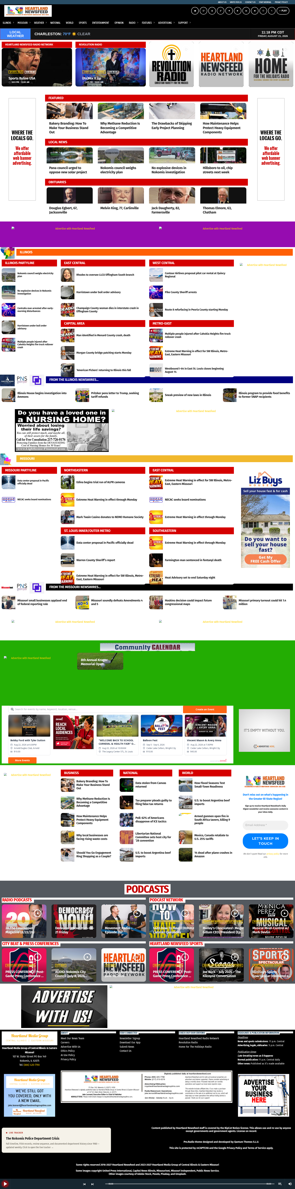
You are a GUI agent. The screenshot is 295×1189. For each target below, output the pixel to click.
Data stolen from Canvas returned (150, 784)
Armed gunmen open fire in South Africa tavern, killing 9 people (212, 819)
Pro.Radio (189, 1141)
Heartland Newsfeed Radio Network (74, 922)
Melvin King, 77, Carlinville (119, 208)
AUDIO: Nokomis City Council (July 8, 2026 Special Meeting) (70, 976)
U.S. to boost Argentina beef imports (153, 854)
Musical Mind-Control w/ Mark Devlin (270, 930)
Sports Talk (16, 72)
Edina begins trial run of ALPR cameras (100, 482)
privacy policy (272, 853)
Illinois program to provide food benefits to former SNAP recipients (264, 394)
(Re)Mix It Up (91, 78)
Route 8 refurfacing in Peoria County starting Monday (196, 309)
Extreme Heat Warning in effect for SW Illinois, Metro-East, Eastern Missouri (196, 353)
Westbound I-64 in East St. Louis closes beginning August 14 (194, 370)
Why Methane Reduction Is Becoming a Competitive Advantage (120, 128)
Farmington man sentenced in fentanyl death (193, 560)
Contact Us (125, 1050)
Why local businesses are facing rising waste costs (92, 837)
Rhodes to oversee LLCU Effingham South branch (105, 275)
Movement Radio (114, 922)
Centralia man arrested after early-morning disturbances (35, 310)
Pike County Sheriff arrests (181, 292)
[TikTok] (220, 11)
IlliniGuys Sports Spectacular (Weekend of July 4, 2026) (271, 976)
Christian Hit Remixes (93, 72)
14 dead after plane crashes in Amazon (213, 854)
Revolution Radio (188, 1042)
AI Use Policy (68, 1055)
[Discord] (254, 11)
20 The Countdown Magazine (20, 922)
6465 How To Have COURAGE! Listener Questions (174, 930)
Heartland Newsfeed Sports (20, 965)
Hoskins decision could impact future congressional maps (188, 602)
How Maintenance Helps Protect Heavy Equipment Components (221, 128)
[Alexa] (263, 11)
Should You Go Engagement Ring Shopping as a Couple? (93, 854)
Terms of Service (257, 1148)
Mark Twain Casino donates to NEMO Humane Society (110, 517)
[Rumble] (237, 11)
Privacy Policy (68, 1059)
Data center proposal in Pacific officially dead (105, 543)
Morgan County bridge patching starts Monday (103, 352)
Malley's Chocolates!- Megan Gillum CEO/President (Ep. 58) (223, 932)
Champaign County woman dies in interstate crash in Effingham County (107, 310)
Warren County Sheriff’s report (95, 560)
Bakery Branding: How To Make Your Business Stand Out (68, 128)
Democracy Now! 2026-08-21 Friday (74, 930)
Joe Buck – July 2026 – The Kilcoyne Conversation (222, 974)
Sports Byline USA (22, 78)
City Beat (60, 965)
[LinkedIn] (246, 11)
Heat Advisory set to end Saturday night (190, 577)
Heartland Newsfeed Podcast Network (173, 922)
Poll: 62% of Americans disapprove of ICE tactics (150, 819)
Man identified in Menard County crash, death (103, 335)
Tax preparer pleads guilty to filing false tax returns (153, 802)
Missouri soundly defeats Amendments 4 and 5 (117, 602)
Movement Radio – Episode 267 (118, 930)
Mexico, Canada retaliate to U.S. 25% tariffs (211, 837)
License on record (246, 1131)
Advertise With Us (70, 1046)
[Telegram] (229, 11)
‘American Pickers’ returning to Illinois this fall (103, 370)
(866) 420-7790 (32, 1064)
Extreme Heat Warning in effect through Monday (106, 499)
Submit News (127, 1046)
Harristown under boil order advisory (98, 292)
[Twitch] (203, 11)
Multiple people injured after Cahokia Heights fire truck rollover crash (35, 344)
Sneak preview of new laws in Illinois (188, 395)
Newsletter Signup (130, 1038)
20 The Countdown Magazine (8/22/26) (19, 930)
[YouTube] (195, 11)
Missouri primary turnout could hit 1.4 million (262, 602)
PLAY (283, 10)
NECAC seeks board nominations (34, 499)
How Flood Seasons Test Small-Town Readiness (209, 784)
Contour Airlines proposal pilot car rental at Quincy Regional (195, 275)
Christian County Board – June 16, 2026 (123, 974)
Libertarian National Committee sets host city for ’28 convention (153, 837)
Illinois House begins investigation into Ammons (42, 394)
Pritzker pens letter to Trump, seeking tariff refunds (115, 394)
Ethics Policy (68, 1050)
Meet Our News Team (72, 1038)
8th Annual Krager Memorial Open (94, 662)
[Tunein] (212, 11)
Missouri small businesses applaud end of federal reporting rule (42, 602)
